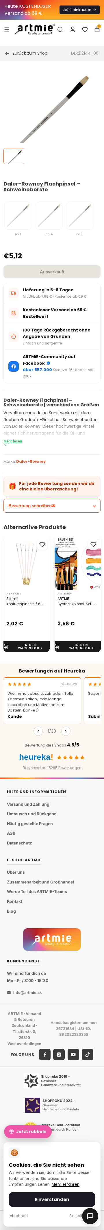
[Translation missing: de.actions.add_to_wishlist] (42, 544)
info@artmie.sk (27, 992)
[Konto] (72, 29)
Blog (11, 911)
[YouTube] (73, 1055)
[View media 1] (13, 156)
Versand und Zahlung (28, 804)
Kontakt (14, 901)
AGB (11, 833)
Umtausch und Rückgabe (31, 813)
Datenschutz (19, 842)
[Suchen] (60, 29)
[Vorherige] (38, 731)
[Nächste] (65, 731)
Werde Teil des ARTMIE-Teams (37, 891)
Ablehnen (19, 1215)
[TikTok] (87, 1055)
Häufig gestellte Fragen (30, 823)
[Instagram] (59, 1055)
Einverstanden (52, 1199)
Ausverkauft (52, 271)
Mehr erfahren (65, 1184)
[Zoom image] (48, 116)
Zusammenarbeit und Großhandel (40, 881)
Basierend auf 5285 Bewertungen (52, 767)
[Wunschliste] (85, 29)
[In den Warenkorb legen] (26, 646)
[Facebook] (45, 1055)
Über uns (16, 872)
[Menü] (6, 29)
